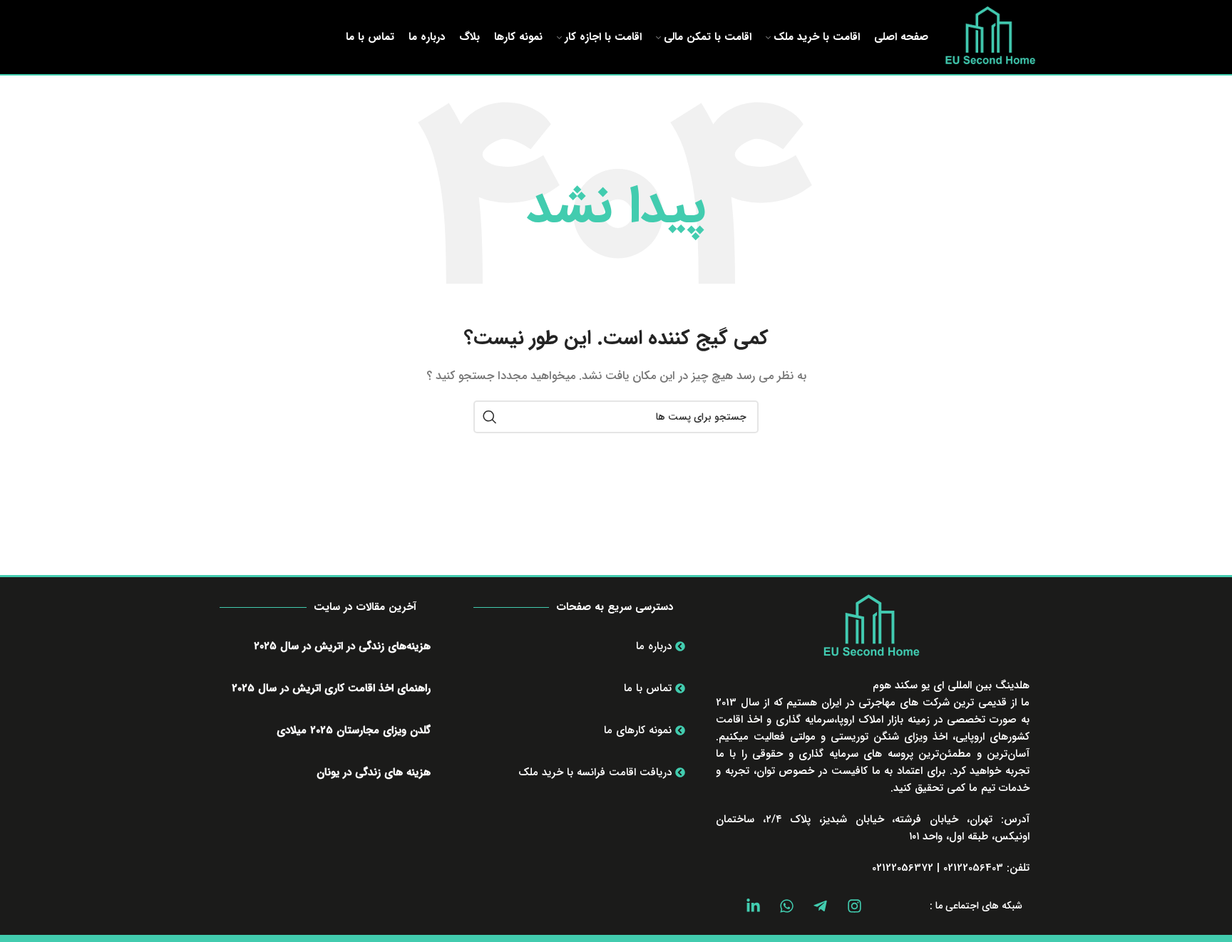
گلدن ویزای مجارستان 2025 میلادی (354, 730)
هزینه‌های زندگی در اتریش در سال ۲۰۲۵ (342, 646)
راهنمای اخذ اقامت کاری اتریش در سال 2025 (331, 688)
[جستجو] (489, 416)
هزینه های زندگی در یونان (374, 772)
